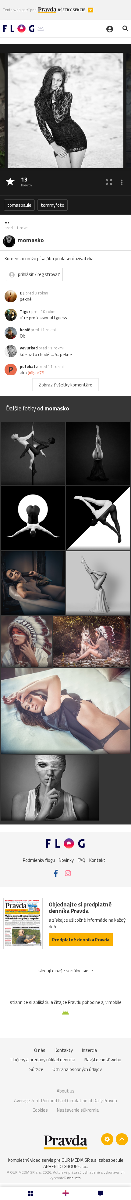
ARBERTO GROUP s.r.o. (65, 1166)
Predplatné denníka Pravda (80, 939)
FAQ (81, 860)
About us (66, 1091)
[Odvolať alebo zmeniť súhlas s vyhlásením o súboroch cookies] (107, 1139)
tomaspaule (19, 205)
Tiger (25, 311)
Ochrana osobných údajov (77, 1069)
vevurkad (29, 348)
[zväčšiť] (109, 182)
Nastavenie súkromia (78, 1110)
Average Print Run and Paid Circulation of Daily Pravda (65, 1100)
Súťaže (36, 1069)
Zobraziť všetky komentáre (65, 384)
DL (22, 293)
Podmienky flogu (39, 860)
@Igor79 (36, 372)
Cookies (40, 1110)
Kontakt (97, 860)
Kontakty (64, 1050)
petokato (29, 366)
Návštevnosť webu (102, 1059)
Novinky (66, 860)
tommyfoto (52, 205)
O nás (39, 1050)
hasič (25, 330)
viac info (74, 1178)
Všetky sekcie (72, 10)
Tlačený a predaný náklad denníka (42, 1059)
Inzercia (89, 1050)
